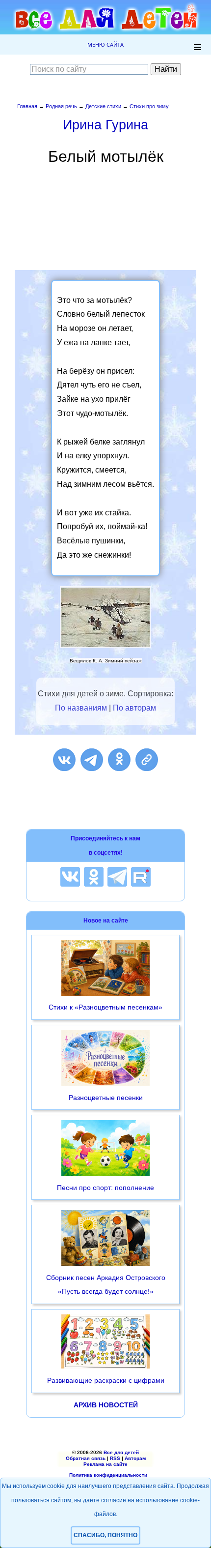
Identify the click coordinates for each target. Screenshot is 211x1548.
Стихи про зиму (149, 106)
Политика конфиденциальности (108, 1475)
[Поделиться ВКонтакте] (64, 759)
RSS (115, 1458)
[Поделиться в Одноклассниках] (119, 759)
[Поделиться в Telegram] (91, 759)
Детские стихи (103, 106)
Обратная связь (86, 1458)
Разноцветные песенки (106, 1097)
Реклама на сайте (105, 1464)
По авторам (134, 708)
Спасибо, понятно (105, 1535)
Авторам (135, 1458)
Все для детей (121, 1452)
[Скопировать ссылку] (146, 759)
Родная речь (61, 106)
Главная (27, 106)
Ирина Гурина (105, 124)
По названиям (81, 708)
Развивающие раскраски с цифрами (105, 1380)
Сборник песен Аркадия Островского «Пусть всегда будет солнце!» (105, 1285)
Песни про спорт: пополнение (105, 1187)
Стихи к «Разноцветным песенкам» (105, 1007)
